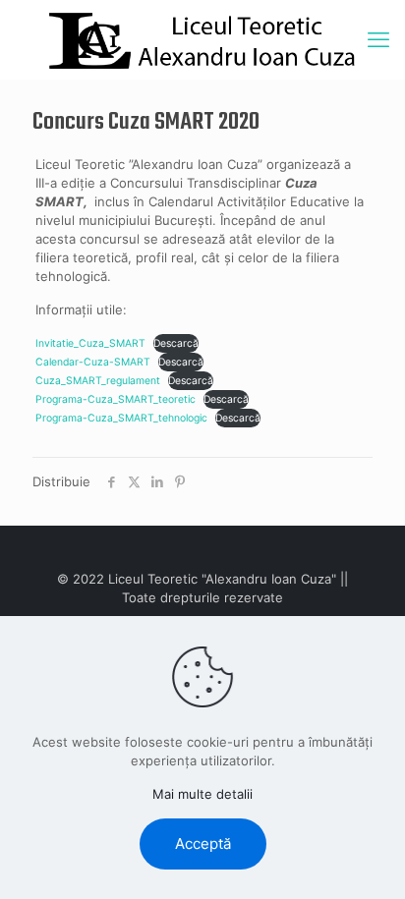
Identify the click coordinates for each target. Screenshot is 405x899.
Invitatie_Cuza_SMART (90, 343)
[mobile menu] (378, 39)
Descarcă (176, 343)
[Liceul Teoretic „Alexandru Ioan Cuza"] (202, 39)
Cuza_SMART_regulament (97, 380)
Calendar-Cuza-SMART (92, 362)
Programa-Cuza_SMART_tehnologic (121, 418)
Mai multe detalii (202, 794)
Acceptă (203, 843)
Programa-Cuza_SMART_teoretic (115, 399)
